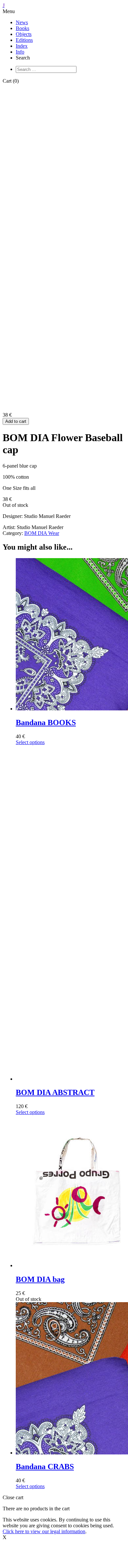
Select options (30, 742)
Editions (24, 40)
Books (22, 28)
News (22, 22)
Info (20, 52)
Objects (24, 34)
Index (22, 46)
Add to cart (15, 421)
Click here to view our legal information (44, 1531)
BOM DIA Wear (41, 533)
